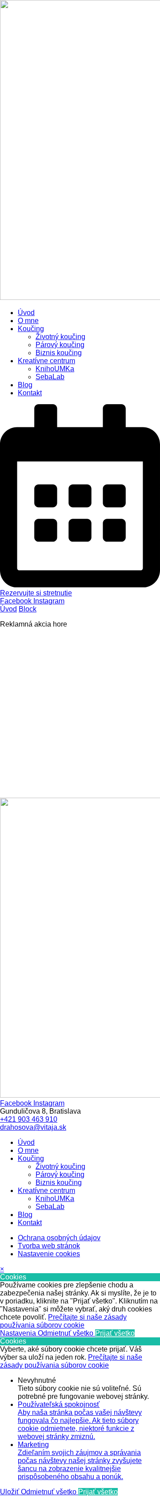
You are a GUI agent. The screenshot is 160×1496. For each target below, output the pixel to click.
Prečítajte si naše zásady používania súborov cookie (63, 1321)
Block (27, 609)
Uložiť (10, 1492)
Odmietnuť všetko (66, 1333)
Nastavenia (19, 1333)
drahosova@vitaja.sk (33, 1127)
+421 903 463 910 (28, 1119)
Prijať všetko (115, 1333)
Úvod (8, 609)
